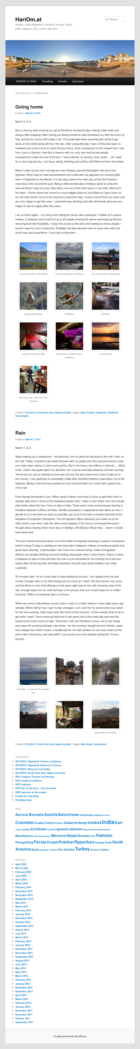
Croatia (39, 823)
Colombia (24, 822)
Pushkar (90, 412)
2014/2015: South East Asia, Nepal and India (48, 412)
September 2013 (24, 956)
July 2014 (20, 933)
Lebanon (74, 829)
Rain (20, 432)
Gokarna (70, 822)
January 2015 (22, 914)
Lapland (60, 829)
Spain (35, 849)
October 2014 (22, 922)
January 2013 (22, 983)
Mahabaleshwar (90, 829)
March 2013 (21, 976)
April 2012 (21, 995)
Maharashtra (104, 829)
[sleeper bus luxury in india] (33, 350)
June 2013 (21, 964)
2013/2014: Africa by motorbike (32, 769)
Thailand (53, 849)
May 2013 (20, 968)
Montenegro (45, 836)
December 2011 (23, 1010)
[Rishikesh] (69, 310)
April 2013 (21, 972)
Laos (51, 829)
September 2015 (24, 899)
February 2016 (23, 887)
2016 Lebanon (23, 784)
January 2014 (22, 945)
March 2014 (21, 937)
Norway (83, 835)
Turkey (82, 848)
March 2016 (21, 883)
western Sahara (99, 849)
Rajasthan (101, 412)
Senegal (99, 842)
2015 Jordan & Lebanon (28, 780)
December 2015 (23, 891)
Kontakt (63, 81)
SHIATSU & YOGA (26, 81)
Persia (40, 842)
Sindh (108, 842)
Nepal (89, 744)
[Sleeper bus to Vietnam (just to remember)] (69, 350)
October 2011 (22, 1018)
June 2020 (21, 875)
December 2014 (23, 918)
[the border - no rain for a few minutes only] (33, 685)
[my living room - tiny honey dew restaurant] (33, 393)
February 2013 (23, 979)
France (59, 823)
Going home (29, 106)
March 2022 (21, 868)
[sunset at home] (105, 350)
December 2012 (23, 987)
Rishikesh (113, 412)
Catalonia (98, 815)
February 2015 (23, 910)
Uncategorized (23, 800)
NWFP (93, 836)
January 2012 (22, 1006)
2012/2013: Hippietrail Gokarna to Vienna (38, 765)
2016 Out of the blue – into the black (35, 788)
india (82, 412)
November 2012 (24, 991)
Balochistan (68, 814)
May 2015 (20, 902)
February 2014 (23, 941)
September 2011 (24, 1022)
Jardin (18, 829)
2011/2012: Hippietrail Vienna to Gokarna (38, 761)
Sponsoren (78, 81)
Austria (50, 814)
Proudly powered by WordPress (70, 1036)
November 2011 (24, 1014)
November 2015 (24, 895)
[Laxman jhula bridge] (33, 310)
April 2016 (21, 879)
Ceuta (107, 815)
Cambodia (86, 815)
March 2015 (21, 906)
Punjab (52, 842)
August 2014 (22, 929)
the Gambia (66, 849)
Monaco (34, 836)
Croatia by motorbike (27, 796)
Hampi (82, 822)
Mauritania (22, 836)
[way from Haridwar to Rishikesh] (33, 270)
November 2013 (24, 953)
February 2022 (23, 872)
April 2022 (21, 864)
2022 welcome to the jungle (30, 792)
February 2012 (23, 1003)
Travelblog (47, 81)
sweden (44, 849)
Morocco (58, 835)
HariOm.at (28, 19)
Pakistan (104, 835)
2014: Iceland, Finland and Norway (34, 776)
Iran (118, 822)
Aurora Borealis (29, 814)
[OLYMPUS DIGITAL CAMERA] (69, 685)
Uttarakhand (21, 415)
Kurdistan (39, 829)
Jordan (26, 829)
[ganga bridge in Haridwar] (105, 729)
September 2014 (24, 926)
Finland (49, 823)
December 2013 (23, 949)
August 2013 (22, 960)
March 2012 (21, 999)
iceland (94, 822)
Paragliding (24, 842)
